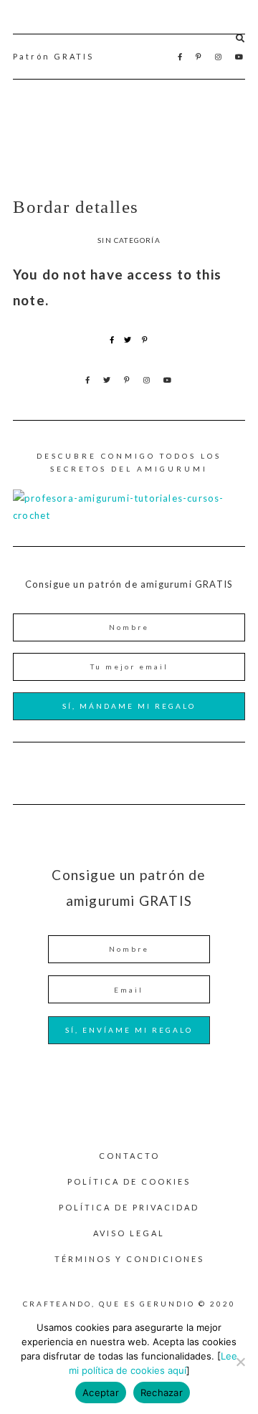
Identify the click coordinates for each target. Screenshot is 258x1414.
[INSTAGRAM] (219, 56)
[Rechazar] (240, 1362)
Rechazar (161, 1392)
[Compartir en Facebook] (112, 339)
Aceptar (100, 1392)
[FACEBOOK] (181, 56)
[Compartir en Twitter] (128, 339)
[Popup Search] (240, 38)
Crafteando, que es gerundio (129, 137)
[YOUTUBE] (240, 56)
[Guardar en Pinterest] (145, 339)
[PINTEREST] (200, 56)
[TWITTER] (108, 379)
